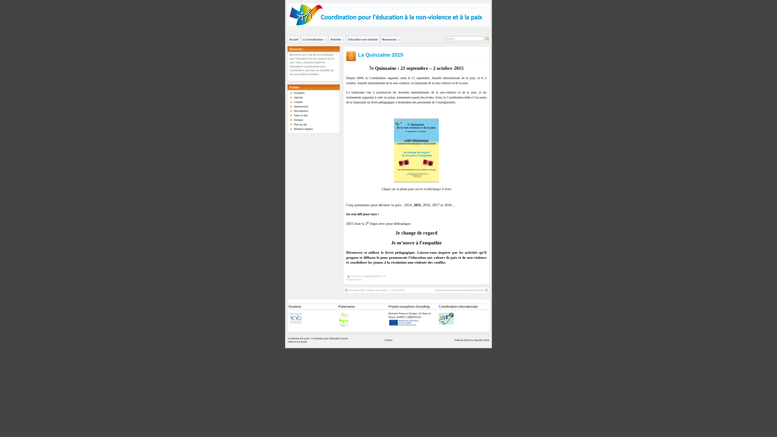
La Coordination (313, 39)
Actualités (299, 93)
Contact (298, 102)
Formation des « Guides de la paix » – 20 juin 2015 (377, 290)
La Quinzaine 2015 (380, 55)
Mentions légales (303, 129)
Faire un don (301, 115)
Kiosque (298, 120)
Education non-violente (363, 39)
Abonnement (301, 106)
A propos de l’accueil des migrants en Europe (459, 290)
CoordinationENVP (371, 276)
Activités (335, 39)
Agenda (298, 97)
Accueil (293, 39)
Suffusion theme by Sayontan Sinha (471, 340)
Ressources (389, 39)
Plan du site (300, 124)
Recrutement (301, 111)
